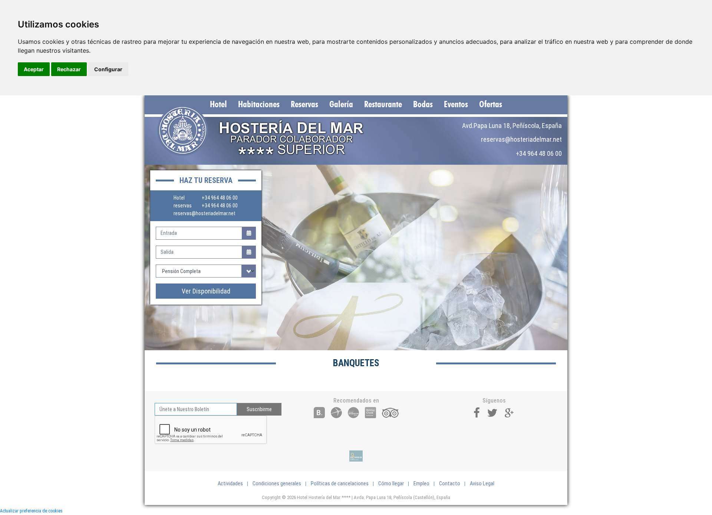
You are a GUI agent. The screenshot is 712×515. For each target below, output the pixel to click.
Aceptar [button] (34, 69)
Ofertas (490, 104)
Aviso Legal (482, 483)
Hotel (218, 104)
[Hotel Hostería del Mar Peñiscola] (268, 130)
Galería (341, 104)
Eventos (456, 104)
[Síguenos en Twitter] (492, 412)
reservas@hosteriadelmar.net (204, 213)
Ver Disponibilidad (206, 291)
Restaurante (383, 104)
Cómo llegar (391, 483)
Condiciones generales (277, 483)
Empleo (421, 483)
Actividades (230, 483)
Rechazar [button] (69, 69)
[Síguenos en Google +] (509, 412)
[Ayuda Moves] (355, 456)
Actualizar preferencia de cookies (31, 511)
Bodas (423, 104)
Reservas (304, 104)
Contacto (449, 483)
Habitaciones (259, 104)
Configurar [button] (108, 69)
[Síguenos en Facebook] (477, 412)
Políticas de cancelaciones (340, 483)
